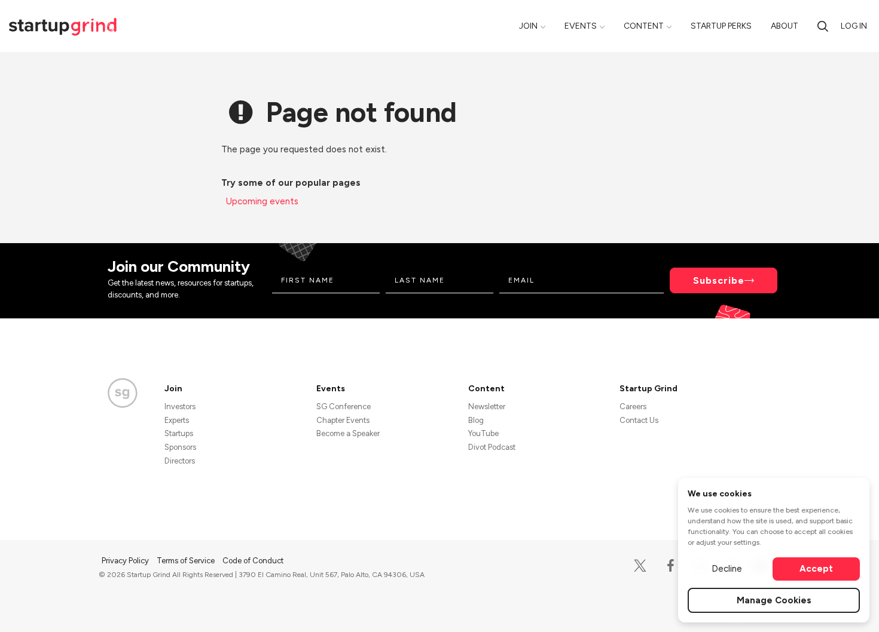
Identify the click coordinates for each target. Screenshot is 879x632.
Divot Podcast (491, 447)
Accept (816, 568)
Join (528, 26)
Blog (476, 420)
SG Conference (343, 406)
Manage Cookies (774, 600)
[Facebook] (670, 566)
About (784, 26)
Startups (178, 433)
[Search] (822, 26)
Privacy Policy (126, 560)
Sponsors (180, 447)
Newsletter (486, 406)
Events (580, 26)
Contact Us (638, 420)
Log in (854, 26)
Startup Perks (721, 26)
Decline (727, 568)
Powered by (709, 607)
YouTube (483, 433)
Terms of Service (186, 560)
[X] (640, 566)
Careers (632, 406)
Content (644, 26)
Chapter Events (343, 420)
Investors (180, 406)
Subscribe (718, 280)
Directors (179, 460)
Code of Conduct (252, 560)
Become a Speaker (348, 433)
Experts (176, 420)
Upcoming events (262, 201)
